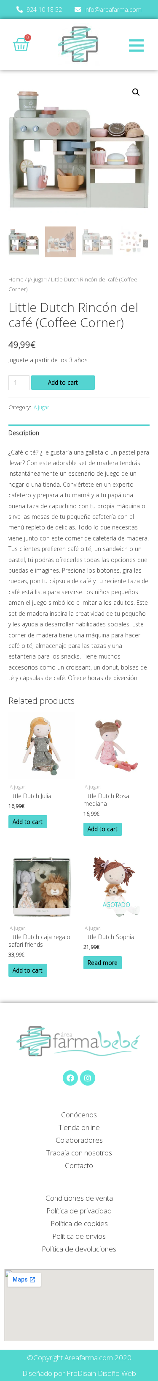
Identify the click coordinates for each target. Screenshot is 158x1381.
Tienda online (79, 1127)
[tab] (79, 432)
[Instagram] (87, 1078)
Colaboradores (79, 1140)
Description (23, 433)
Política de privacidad (79, 1211)
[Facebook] (70, 1078)
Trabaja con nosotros (79, 1153)
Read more (103, 963)
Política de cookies (79, 1223)
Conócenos (79, 1114)
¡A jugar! (37, 279)
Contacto (79, 1165)
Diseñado (37, 1373)
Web (128, 1373)
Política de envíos (79, 1236)
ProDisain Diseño (93, 1373)
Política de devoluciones (79, 1249)
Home (16, 279)
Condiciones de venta (79, 1198)
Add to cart (63, 382)
